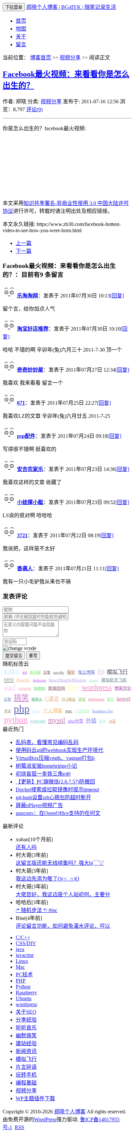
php (21, 709)
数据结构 (56, 688)
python (16, 719)
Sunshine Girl (102, 711)
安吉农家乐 (30, 469)
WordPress (45, 1119)
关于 (21, 36)
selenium (96, 699)
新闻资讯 (26, 1051)
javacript (24, 955)
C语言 (52, 698)
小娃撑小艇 (30, 502)
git (24, 672)
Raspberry (26, 992)
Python (23, 986)
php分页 (75, 721)
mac (68, 711)
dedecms (39, 680)
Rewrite (23, 680)
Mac (20, 967)
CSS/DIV (26, 943)
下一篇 (23, 251)
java (20, 949)
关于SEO (26, 1012)
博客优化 (122, 688)
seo (9, 679)
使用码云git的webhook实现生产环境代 (59, 750)
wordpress (97, 687)
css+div (58, 672)
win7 (10, 687)
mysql (56, 720)
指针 (71, 672)
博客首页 (40, 57)
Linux (22, 961)
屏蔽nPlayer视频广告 (39, 805)
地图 (21, 28)
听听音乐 (26, 1027)
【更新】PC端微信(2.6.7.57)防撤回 (55, 781)
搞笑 (21, 698)
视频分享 (70, 57)
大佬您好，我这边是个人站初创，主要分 (63, 894)
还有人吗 (26, 847)
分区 (112, 721)
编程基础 (26, 1082)
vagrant (38, 720)
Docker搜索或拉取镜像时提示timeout (57, 789)
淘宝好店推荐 (32, 329)
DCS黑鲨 (69, 699)
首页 (21, 21)
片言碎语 (26, 1067)
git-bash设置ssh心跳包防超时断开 (53, 797)
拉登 (7, 699)
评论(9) (34, 109)
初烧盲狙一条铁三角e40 (43, 774)
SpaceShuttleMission (67, 680)
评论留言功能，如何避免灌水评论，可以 (63, 926)
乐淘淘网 (27, 295)
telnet (36, 711)
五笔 (46, 672)
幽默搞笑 (26, 1035)
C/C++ (23, 937)
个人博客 (53, 710)
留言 (21, 44)
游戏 (82, 699)
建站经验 (26, 1043)
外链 (91, 720)
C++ (73, 687)
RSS (19, 1127)
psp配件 (26, 436)
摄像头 (36, 699)
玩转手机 (26, 1075)
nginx (40, 688)
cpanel (94, 680)
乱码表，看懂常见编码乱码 (47, 742)
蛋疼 (102, 721)
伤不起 (35, 672)
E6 (101, 671)
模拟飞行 (117, 672)
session (24, 688)
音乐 (110, 699)
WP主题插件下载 (35, 1098)
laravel (123, 698)
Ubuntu (23, 998)
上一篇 (23, 243)
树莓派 (12, 672)
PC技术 (24, 974)
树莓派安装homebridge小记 (46, 766)
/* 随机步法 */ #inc (36, 910)
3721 (22, 535)
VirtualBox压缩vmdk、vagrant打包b (55, 758)
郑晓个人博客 (70, 1111)
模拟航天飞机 (114, 680)
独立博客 (86, 672)
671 (21, 403)
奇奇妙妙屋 (30, 370)
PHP (21, 981)
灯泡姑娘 (82, 711)
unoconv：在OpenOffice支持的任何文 (58, 813)
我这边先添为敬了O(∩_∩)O (47, 879)
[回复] (117, 295)
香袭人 (25, 568)
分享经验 (26, 1020)
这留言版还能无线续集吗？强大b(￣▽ (60, 863)
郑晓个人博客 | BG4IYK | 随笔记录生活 (71, 7)
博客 (7, 711)
